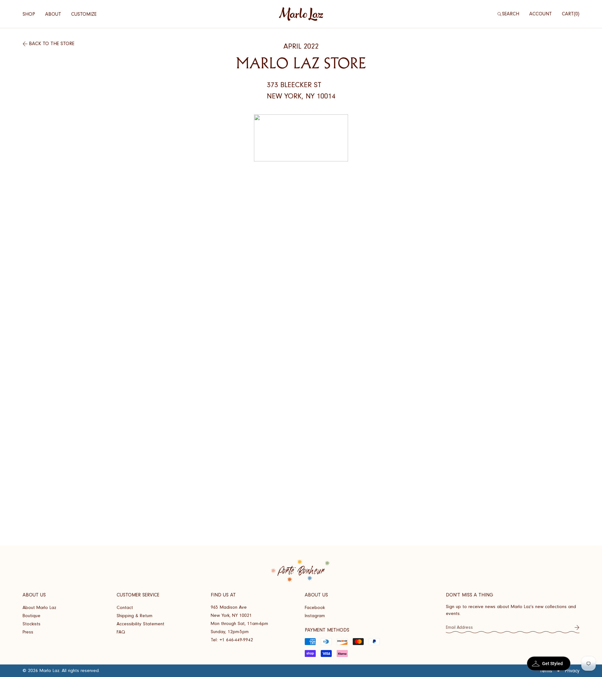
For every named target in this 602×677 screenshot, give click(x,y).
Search (510, 14)
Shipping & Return (134, 615)
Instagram (315, 615)
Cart (570, 14)
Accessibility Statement (140, 624)
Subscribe (576, 627)
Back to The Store (51, 43)
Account (540, 14)
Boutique (31, 615)
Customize (84, 14)
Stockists (31, 624)
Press (28, 632)
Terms (546, 670)
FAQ (121, 632)
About (53, 14)
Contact (125, 607)
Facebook (315, 607)
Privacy (572, 670)
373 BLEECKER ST (294, 85)
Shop (29, 14)
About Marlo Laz (39, 607)
